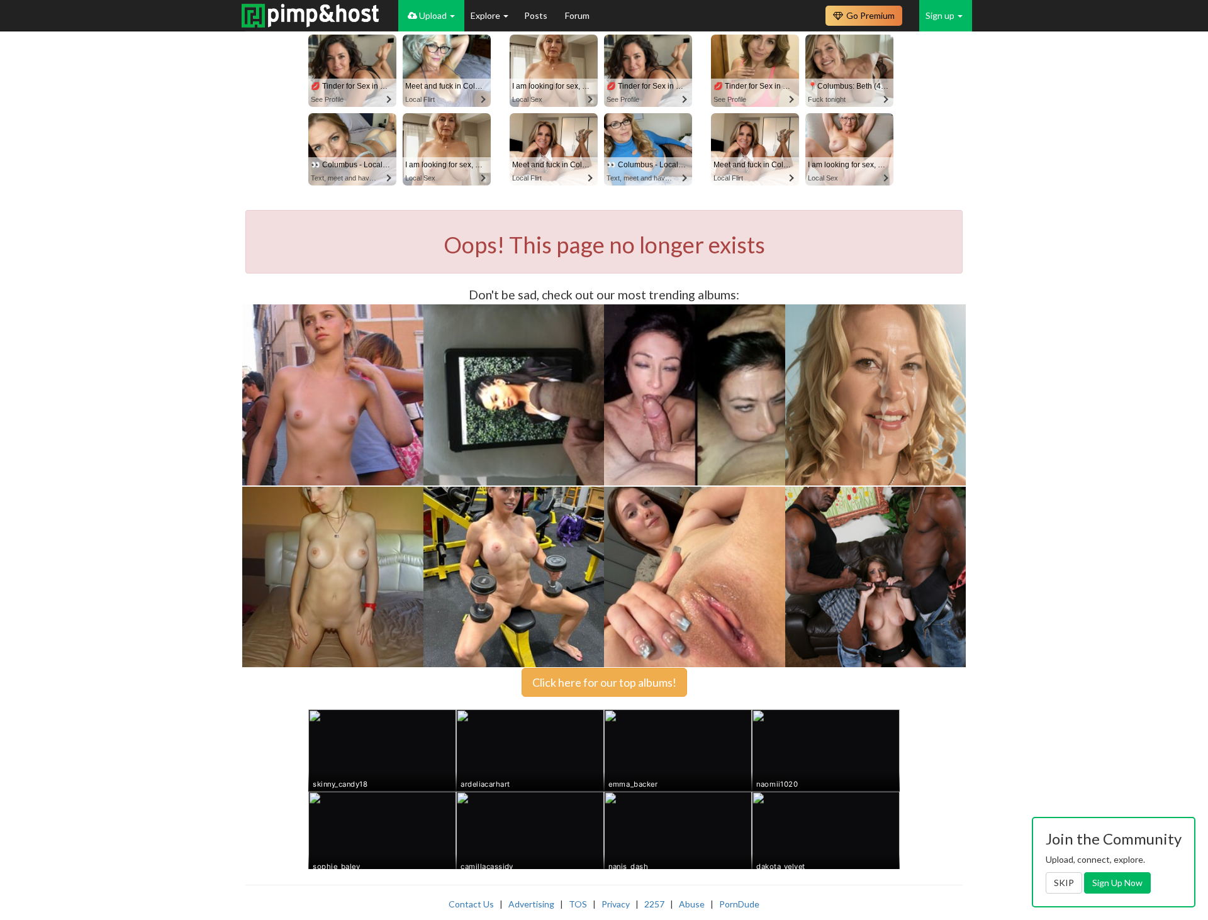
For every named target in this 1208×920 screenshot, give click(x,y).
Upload (433, 15)
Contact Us (471, 904)
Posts (536, 15)
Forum (577, 15)
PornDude (739, 904)
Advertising (531, 904)
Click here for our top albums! (604, 682)
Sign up (941, 15)
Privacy (615, 904)
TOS (578, 904)
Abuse (692, 904)
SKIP (1064, 882)
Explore (486, 15)
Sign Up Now (1117, 882)
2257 (654, 904)
